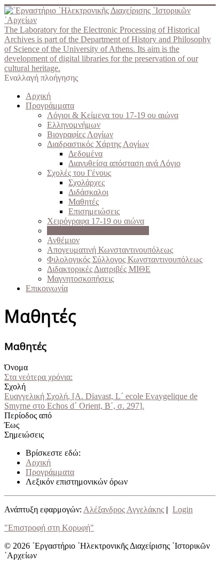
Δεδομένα (85, 153)
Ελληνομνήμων (73, 124)
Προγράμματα (50, 105)
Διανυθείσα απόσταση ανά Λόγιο (124, 163)
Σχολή (15, 386)
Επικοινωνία (47, 288)
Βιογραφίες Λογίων (80, 134)
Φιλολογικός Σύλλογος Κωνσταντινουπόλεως (124, 259)
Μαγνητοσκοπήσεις (80, 278)
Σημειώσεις (24, 434)
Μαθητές (83, 201)
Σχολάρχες (86, 182)
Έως (11, 425)
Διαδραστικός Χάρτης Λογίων (98, 144)
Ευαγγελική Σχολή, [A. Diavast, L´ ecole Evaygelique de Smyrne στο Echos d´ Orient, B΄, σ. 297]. (101, 401)
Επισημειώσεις (94, 211)
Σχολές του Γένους (79, 172)
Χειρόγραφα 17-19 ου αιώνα (95, 220)
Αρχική (38, 95)
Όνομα (16, 367)
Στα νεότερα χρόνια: (38, 376)
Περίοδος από (28, 415)
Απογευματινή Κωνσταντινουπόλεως (110, 249)
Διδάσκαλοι (88, 192)
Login (182, 509)
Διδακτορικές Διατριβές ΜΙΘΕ (99, 269)
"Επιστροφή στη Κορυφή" (49, 527)
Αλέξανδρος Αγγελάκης (123, 509)
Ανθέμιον (63, 240)
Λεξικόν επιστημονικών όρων (98, 230)
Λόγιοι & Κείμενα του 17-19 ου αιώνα (112, 115)
